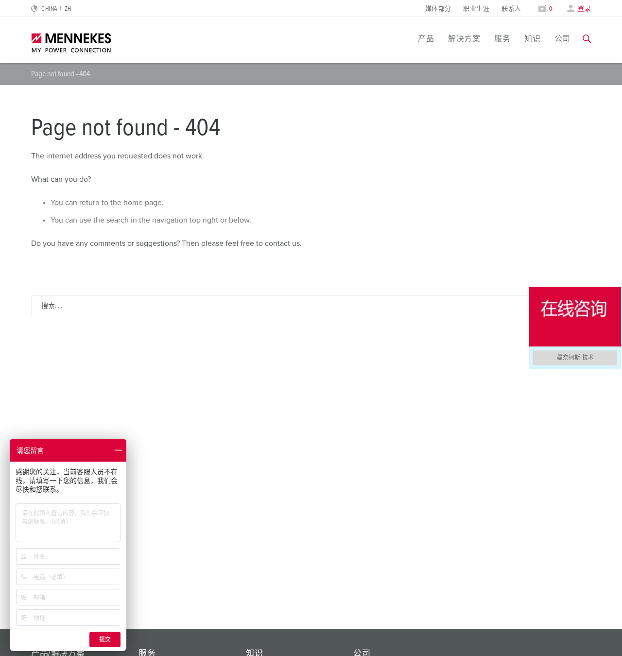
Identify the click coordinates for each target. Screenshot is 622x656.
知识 (532, 39)
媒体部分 (438, 9)
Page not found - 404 (60, 74)
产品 (426, 39)
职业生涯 (476, 9)
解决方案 (464, 39)
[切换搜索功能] (587, 39)
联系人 (511, 9)
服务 (502, 39)
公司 (562, 39)
